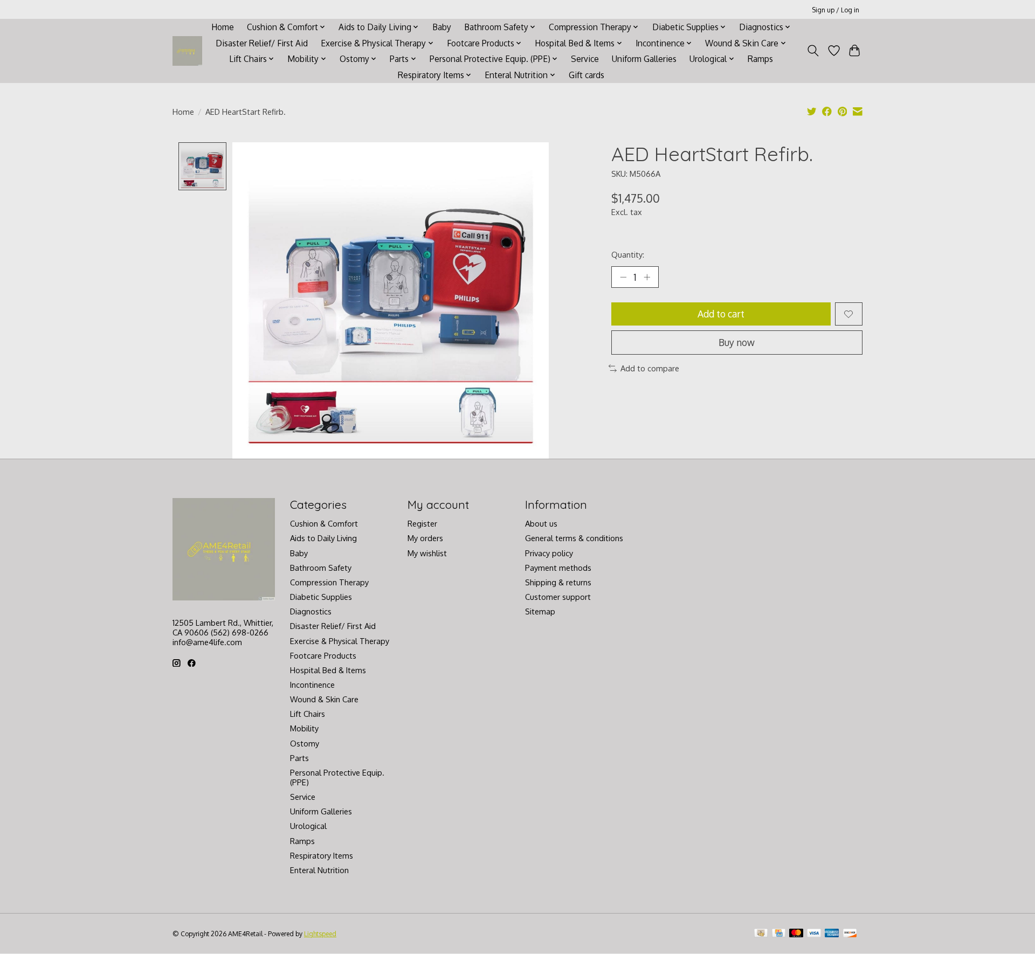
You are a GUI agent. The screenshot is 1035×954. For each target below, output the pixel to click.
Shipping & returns (558, 582)
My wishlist (427, 553)
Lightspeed (320, 933)
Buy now (737, 342)
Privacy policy (549, 553)
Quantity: (627, 254)
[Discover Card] (850, 934)
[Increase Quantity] (646, 277)
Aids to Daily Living (323, 538)
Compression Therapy (329, 582)
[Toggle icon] (813, 50)
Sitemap (540, 611)
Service (585, 58)
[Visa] (814, 934)
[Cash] (761, 934)
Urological (308, 826)
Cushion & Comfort (324, 523)
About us (541, 523)
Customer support (558, 597)
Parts (299, 758)
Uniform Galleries (644, 58)
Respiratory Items (321, 855)
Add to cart (721, 314)
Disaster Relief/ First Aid (262, 43)
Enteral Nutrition (319, 870)
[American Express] (832, 934)
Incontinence (312, 684)
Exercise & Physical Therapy (339, 641)
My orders (425, 538)
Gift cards (586, 75)
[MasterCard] (796, 934)
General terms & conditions (574, 538)
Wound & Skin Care (324, 699)
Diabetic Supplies (321, 597)
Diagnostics (311, 611)
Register (422, 523)
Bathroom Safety (320, 567)
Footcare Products (323, 655)
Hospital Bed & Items (328, 670)
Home (222, 27)
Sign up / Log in (835, 9)
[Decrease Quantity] (623, 277)
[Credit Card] (778, 934)
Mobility (304, 728)
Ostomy (304, 743)
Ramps (760, 58)
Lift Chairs (307, 713)
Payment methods (558, 567)
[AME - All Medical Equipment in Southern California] (187, 51)
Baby (441, 27)
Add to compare (649, 368)
